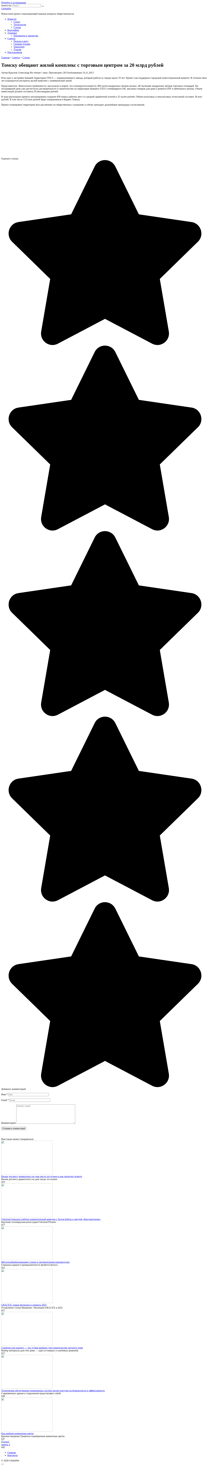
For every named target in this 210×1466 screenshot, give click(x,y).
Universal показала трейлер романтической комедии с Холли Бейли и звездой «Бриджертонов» (51, 1219)
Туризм (17, 49)
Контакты (12, 1455)
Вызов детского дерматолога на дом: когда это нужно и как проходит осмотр (41, 1176)
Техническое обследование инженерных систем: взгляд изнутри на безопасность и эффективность (53, 1390)
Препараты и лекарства (26, 35)
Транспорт (19, 46)
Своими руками (22, 44)
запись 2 (5, 1444)
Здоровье (12, 33)
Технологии (20, 24)
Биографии (13, 30)
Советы (11, 38)
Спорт (17, 21)
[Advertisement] (93, 133)
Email (5, 1100)
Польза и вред (21, 41)
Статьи (17, 27)
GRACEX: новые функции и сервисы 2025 (24, 1305)
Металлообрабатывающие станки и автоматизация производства (35, 1262)
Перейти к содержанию (13, 2)
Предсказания (14, 52)
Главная (11, 1452)
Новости (11, 19)
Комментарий (8, 1123)
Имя (4, 1094)
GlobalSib (6, 8)
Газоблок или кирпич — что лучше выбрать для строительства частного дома (42, 1347)
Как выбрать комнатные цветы (17, 1433)
